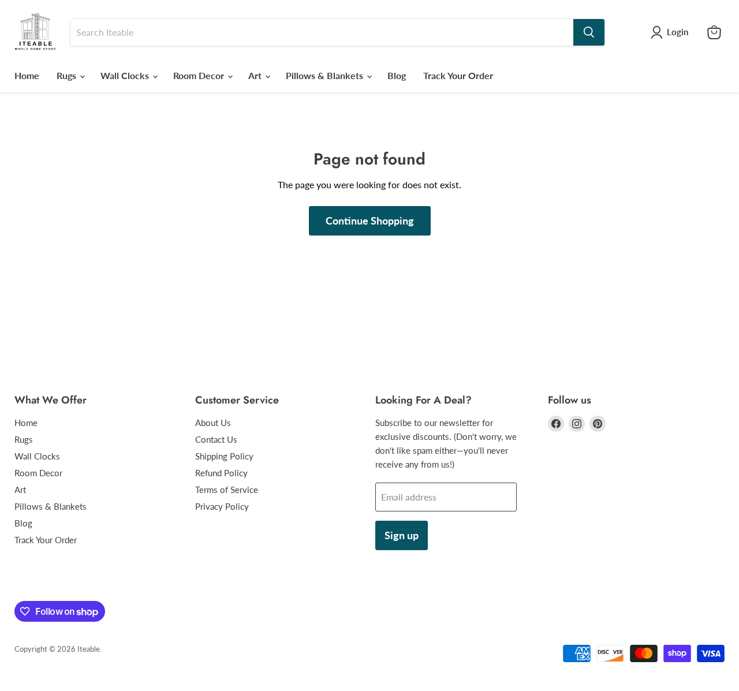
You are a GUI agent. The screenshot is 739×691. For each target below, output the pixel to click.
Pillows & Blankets (325, 75)
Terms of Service (226, 489)
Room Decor (199, 75)
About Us (213, 422)
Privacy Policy (222, 506)
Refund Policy (221, 473)
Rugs (68, 75)
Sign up (402, 535)
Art (256, 75)
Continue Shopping (370, 220)
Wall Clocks (125, 75)
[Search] (588, 32)
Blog (396, 75)
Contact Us (216, 439)
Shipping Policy (224, 456)
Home (26, 75)
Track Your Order (458, 75)
